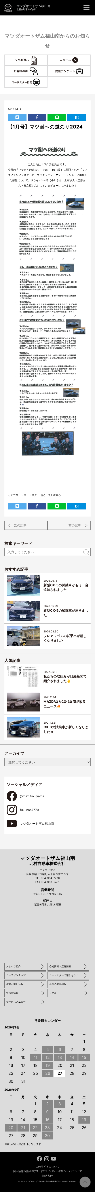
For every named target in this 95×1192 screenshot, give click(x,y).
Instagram (46, 1158)
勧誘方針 (47, 1175)
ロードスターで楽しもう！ (63, 975)
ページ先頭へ (85, 1182)
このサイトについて (47, 1166)
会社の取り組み (57, 984)
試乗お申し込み (14, 984)
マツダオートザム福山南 (34, 7)
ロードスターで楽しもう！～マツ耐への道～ (47, 79)
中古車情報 (12, 992)
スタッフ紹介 (13, 966)
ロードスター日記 (34, 495)
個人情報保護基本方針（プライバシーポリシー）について (47, 1171)
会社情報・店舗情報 (60, 966)
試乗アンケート (90, 68)
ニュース (90, 57)
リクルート (55, 992)
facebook (39, 1158)
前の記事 (74, 525)
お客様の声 (47, 68)
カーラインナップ (16, 975)
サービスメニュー (16, 1001)
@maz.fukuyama (32, 796)
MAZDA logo (8, 8)
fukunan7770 (29, 810)
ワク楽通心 (47, 57)
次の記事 (20, 525)
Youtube (53, 1158)
